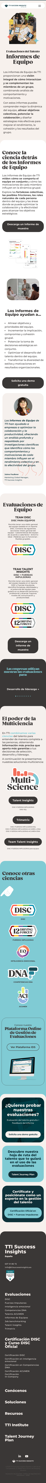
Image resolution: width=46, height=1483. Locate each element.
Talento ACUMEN (14, 1314)
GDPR (27, 1475)
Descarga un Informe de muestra (23, 226)
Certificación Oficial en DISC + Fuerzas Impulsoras (23, 1213)
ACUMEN (31, 829)
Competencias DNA (15, 1310)
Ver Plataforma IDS (23, 1047)
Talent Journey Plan (23, 1174)
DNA (39, 829)
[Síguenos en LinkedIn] (21, 1457)
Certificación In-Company (12, 1375)
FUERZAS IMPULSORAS (25, 807)
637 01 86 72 (11, 1264)
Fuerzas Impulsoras (15, 1303)
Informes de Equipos (16, 1318)
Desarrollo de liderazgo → (23, 689)
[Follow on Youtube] (29, 1457)
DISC (14, 807)
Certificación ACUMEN (17, 1371)
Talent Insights (23, 800)
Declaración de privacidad (14, 1474)
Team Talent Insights (23, 841)
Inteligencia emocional (17, 1306)
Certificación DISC (15, 1355)
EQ (25, 809)
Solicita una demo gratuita (23, 382)
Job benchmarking (15, 1321)
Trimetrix (23, 820)
